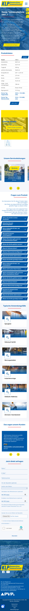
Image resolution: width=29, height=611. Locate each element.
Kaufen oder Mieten (6, 486)
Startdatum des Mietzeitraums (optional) (12, 491)
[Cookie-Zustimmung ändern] (3, 606)
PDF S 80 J (14, 103)
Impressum (14, 606)
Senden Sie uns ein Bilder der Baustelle (11, 513)
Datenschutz (14, 604)
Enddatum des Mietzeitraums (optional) (11, 498)
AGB (14, 607)
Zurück (25, 57)
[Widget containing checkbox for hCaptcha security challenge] (12, 528)
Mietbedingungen (14, 609)
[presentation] (10, 188)
